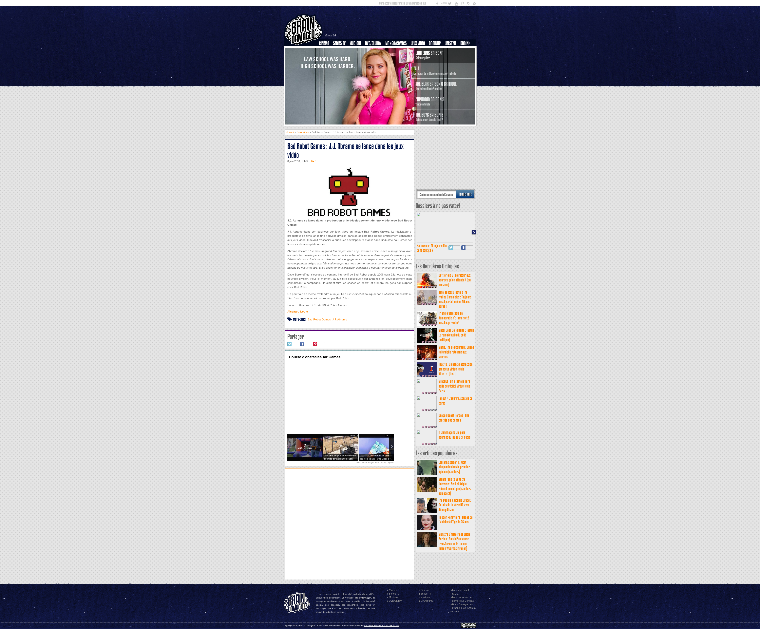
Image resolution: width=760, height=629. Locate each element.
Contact (456, 611)
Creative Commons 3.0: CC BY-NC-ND (381, 625)
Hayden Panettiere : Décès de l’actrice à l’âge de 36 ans (456, 519)
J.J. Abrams (339, 319)
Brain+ (465, 43)
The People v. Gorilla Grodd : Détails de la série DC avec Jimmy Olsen (455, 505)
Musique (355, 43)
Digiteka (390, 462)
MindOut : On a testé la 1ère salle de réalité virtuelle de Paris (454, 386)
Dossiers (325, 57)
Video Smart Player (365, 462)
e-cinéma (326, 63)
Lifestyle (450, 43)
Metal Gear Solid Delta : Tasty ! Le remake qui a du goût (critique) (456, 335)
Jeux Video (418, 43)
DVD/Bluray (373, 43)
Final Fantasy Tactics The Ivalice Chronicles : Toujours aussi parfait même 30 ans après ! (455, 299)
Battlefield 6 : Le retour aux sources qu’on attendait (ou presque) (455, 280)
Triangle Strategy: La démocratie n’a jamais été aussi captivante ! (454, 318)
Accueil (290, 132)
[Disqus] (349, 523)
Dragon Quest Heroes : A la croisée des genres (454, 417)
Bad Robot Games (319, 319)
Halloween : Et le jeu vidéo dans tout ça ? (432, 248)
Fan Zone (466, 50)
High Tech (452, 63)
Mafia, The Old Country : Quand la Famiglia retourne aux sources (456, 352)
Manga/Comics (396, 43)
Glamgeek (452, 57)
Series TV (339, 43)
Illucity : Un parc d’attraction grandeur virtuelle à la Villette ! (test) (455, 369)
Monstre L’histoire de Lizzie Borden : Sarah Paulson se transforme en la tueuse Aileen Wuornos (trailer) (454, 541)
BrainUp (435, 43)
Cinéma (324, 43)
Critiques (326, 50)
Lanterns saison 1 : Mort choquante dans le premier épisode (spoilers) (454, 467)
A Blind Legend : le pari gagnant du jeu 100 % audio (454, 434)
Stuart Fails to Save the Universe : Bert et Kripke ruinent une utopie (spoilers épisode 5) (455, 486)
